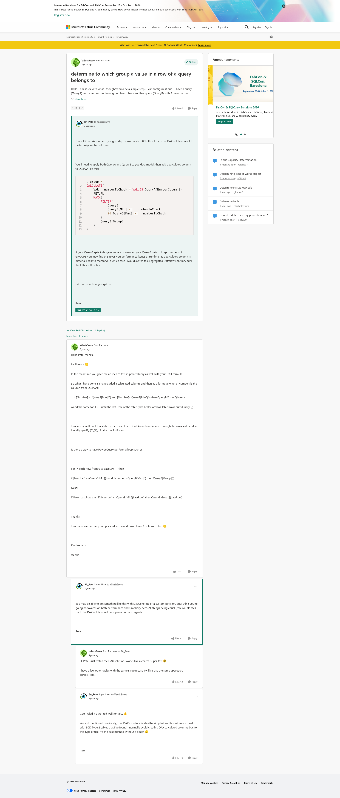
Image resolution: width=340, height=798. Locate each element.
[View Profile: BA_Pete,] (79, 123)
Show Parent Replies (77, 336)
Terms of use (250, 782)
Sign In (268, 27)
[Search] (247, 27)
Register (257, 27)
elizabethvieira (241, 206)
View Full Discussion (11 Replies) (87, 330)
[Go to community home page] (88, 27)
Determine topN (229, 201)
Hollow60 (241, 219)
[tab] (241, 134)
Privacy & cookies (231, 782)
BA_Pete (88, 121)
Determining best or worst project (240, 173)
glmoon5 (238, 192)
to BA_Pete (123, 651)
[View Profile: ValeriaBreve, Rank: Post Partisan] (75, 62)
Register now (62, 15)
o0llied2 (241, 178)
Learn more (204, 45)
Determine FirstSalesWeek (236, 187)
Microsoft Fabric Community (79, 36)
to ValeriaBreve (102, 121)
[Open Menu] (271, 36)
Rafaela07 (242, 164)
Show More (81, 99)
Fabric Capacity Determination (238, 160)
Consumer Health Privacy (112, 790)
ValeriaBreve (88, 60)
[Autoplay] (237, 134)
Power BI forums (104, 36)
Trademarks (267, 782)
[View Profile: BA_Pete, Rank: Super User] (79, 586)
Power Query (122, 36)
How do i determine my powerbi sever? (244, 215)
